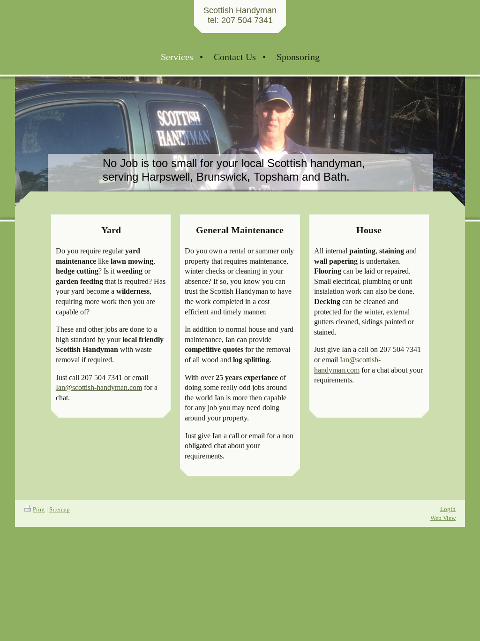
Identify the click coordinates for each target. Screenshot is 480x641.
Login (448, 508)
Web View (443, 517)
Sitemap (59, 509)
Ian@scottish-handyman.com (99, 387)
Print (39, 509)
